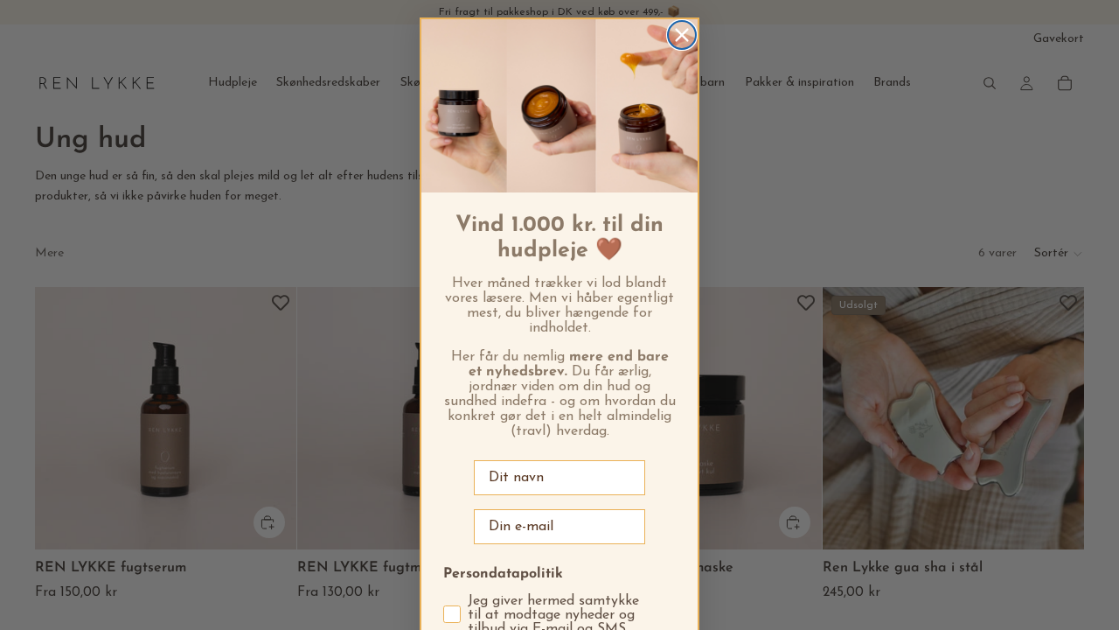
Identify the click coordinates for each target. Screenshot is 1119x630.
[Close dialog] (682, 35)
